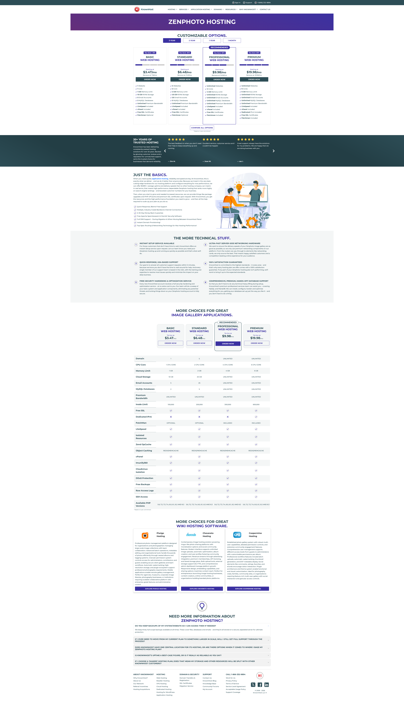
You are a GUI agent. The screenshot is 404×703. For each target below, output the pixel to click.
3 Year (172, 41)
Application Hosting (164, 695)
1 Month (232, 41)
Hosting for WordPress (165, 692)
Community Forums (211, 686)
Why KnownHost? (140, 678)
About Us (137, 681)
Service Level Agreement (236, 686)
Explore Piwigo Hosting (156, 589)
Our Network (138, 684)
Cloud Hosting (162, 686)
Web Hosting (161, 678)
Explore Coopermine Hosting (248, 589)
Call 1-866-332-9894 (235, 674)
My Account (207, 689)
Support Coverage (233, 692)
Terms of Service (232, 684)
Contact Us (265, 9)
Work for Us (230, 678)
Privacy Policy (231, 681)
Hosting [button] (172, 9)
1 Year (212, 41)
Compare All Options (202, 128)
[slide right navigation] (273, 151)
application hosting (160, 179)
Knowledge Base (209, 684)
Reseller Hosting (162, 681)
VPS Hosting (161, 684)
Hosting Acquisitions (141, 689)
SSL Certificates (186, 683)
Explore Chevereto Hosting (202, 589)
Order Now (150, 79)
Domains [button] (218, 9)
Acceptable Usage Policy (236, 689)
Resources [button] (230, 9)
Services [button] (183, 9)
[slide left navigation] (165, 151)
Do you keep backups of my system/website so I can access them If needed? (175, 626)
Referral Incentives (140, 686)
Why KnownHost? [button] (247, 9)
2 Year (192, 41)
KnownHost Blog (209, 681)
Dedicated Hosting (163, 689)
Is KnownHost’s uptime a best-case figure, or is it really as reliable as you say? (178, 655)
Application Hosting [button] (201, 9)
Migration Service (186, 686)
